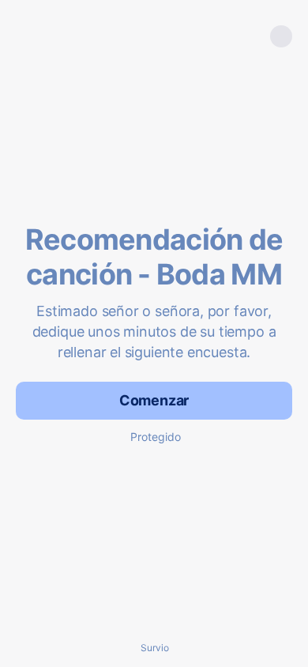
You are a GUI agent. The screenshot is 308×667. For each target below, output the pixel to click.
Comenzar (154, 400)
